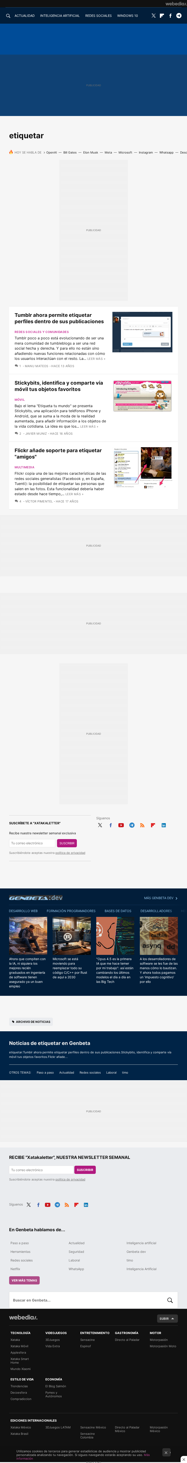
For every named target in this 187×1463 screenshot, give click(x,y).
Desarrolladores (156, 911)
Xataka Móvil (19, 1346)
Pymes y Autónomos (53, 1394)
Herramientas (20, 1252)
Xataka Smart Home (19, 1360)
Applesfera (18, 1352)
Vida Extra (52, 1346)
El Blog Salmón (55, 1386)
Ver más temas (24, 1280)
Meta (108, 152)
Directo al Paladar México (127, 1429)
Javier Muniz (36, 433)
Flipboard (162, 15)
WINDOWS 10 (127, 16)
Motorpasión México (159, 1429)
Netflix (15, 1269)
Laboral (111, 1072)
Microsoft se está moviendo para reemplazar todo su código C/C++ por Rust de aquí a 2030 (70, 968)
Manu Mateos (36, 366)
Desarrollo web (23, 911)
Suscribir (67, 843)
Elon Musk (90, 152)
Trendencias (19, 1386)
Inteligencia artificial (141, 1243)
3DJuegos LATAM (58, 1427)
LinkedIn (163, 824)
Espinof (85, 1346)
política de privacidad (70, 853)
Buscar (170, 1300)
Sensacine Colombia (87, 1435)
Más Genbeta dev (158, 898)
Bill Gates (70, 152)
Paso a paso (45, 1072)
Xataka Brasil (19, 1433)
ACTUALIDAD (25, 16)
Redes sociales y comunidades (42, 332)
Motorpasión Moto (163, 1346)
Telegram (179, 15)
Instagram (146, 152)
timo (125, 1072)
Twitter (153, 15)
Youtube (121, 824)
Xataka (15, 1340)
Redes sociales (90, 1072)
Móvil (20, 399)
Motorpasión (159, 1340)
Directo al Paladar (127, 1340)
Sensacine (87, 1340)
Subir (164, 1318)
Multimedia (24, 467)
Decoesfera (18, 1392)
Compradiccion (20, 1399)
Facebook (170, 15)
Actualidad (66, 1072)
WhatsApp (76, 1269)
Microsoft (125, 152)
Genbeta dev (35, 897)
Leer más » (96, 359)
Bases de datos (118, 911)
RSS (142, 824)
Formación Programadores (71, 911)
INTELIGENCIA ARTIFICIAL (60, 16)
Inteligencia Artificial (141, 1269)
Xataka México (20, 1427)
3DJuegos (52, 1340)
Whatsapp (166, 152)
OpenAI (51, 152)
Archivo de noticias (33, 1022)
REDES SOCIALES (98, 16)
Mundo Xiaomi (20, 1369)
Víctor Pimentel (39, 501)
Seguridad (76, 1252)
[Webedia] (176, 3)
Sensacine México (93, 1427)
